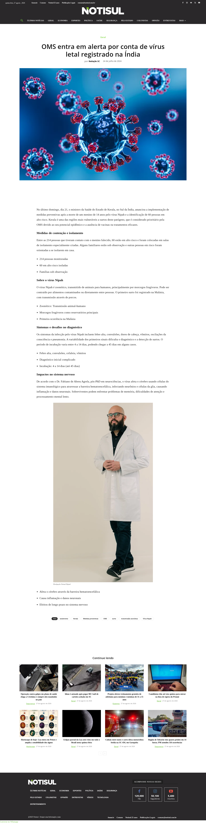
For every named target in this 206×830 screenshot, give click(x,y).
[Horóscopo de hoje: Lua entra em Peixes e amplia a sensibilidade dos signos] (38, 723)
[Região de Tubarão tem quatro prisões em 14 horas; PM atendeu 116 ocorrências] (167, 723)
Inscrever (171, 790)
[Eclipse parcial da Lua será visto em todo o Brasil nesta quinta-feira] (81, 723)
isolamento (64, 619)
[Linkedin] (106, 188)
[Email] (112, 188)
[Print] (119, 188)
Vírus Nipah (147, 619)
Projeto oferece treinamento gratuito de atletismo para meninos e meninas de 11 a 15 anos (124, 697)
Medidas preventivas (90, 619)
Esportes (116, 703)
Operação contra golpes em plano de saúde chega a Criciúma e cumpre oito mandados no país (39, 697)
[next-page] (105, 753)
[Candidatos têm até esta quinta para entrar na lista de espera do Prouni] (167, 677)
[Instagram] (187, 3)
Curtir (139, 790)
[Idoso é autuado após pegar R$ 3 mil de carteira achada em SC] (81, 677)
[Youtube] (199, 3)
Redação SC (94, 61)
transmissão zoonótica (129, 619)
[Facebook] (182, 3)
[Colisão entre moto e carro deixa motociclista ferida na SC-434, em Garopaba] (124, 723)
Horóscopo (30, 746)
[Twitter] (195, 3)
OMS (105, 619)
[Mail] (191, 3)
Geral (103, 37)
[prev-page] (100, 753)
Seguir (155, 790)
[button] (21, 20)
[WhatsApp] (100, 188)
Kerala (75, 619)
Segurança (30, 703)
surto (114, 619)
